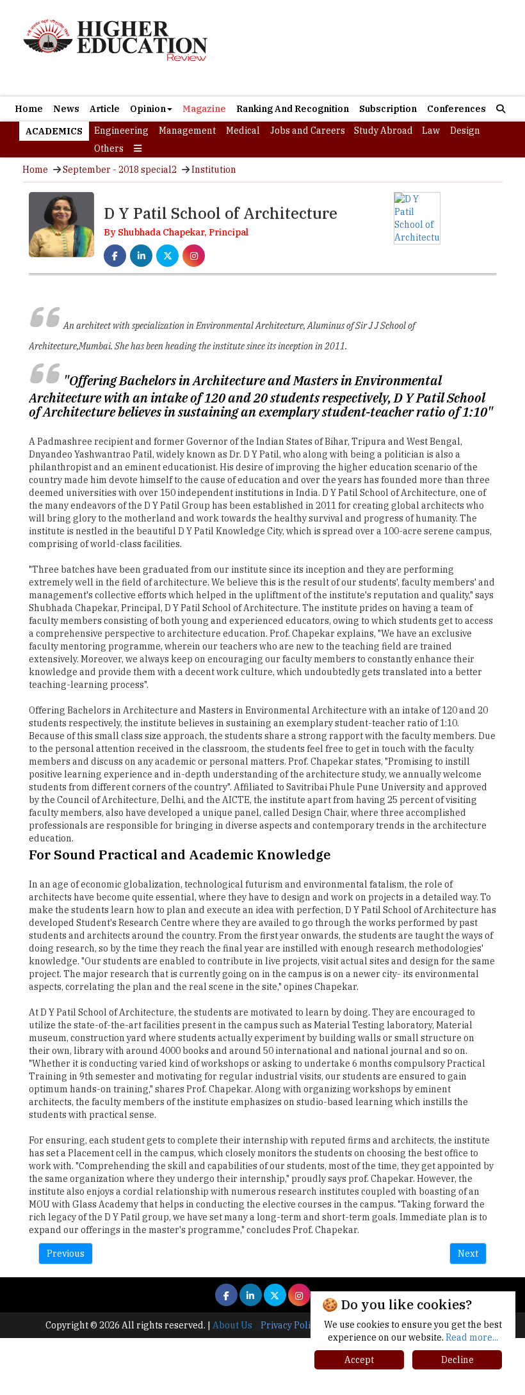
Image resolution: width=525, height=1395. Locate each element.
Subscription (388, 109)
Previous (66, 1253)
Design (465, 130)
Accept (359, 1360)
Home (29, 109)
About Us (232, 1325)
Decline (457, 1360)
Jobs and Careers (307, 130)
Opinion (148, 109)
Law (431, 130)
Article (105, 109)
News (66, 109)
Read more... (472, 1337)
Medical (243, 130)
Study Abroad (383, 130)
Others (109, 148)
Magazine (204, 109)
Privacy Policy (290, 1325)
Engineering (121, 130)
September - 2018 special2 (120, 169)
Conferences (456, 109)
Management (187, 130)
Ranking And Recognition (292, 109)
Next (468, 1253)
